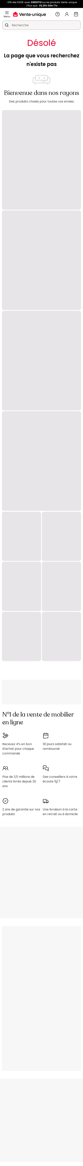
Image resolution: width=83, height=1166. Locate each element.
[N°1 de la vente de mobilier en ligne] (29, 14)
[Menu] (7, 12)
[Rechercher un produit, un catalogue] (7, 25)
